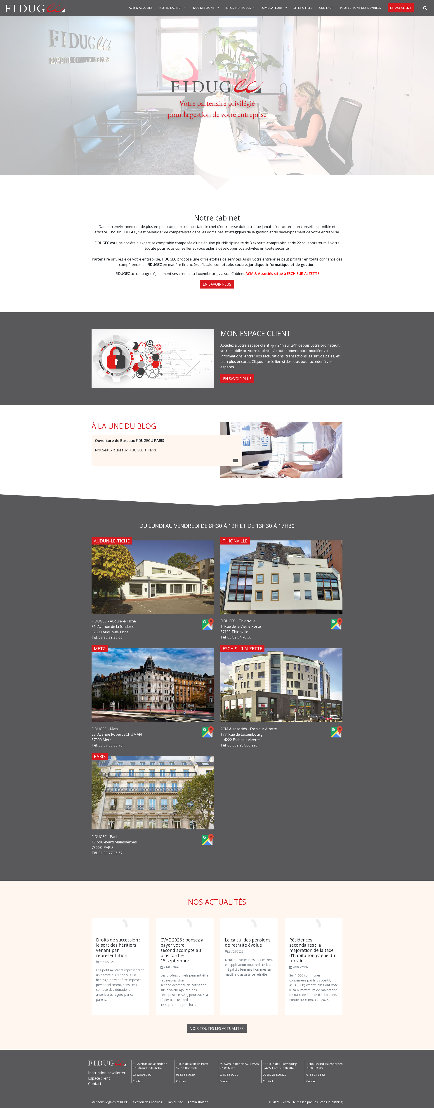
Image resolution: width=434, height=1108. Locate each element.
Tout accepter (28, 1096)
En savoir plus (217, 284)
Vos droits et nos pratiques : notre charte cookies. (42, 1080)
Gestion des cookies (147, 1102)
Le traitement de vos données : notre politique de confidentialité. (53, 1084)
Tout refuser (72, 1096)
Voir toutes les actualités (217, 1028)
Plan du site (175, 1102)
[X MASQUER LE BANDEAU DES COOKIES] (140, 1047)
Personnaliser (116, 1096)
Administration (198, 1102)
